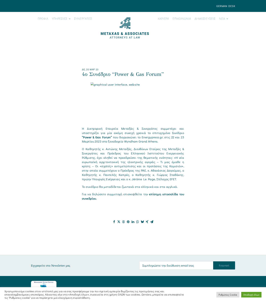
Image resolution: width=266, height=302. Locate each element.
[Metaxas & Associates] (124, 28)
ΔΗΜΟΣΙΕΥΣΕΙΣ (205, 18)
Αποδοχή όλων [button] (251, 294)
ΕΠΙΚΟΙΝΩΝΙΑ (182, 18)
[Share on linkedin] (133, 222)
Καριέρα (163, 18)
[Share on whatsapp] (138, 222)
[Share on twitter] (119, 222)
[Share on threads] (123, 222)
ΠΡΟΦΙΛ (43, 18)
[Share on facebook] (114, 222)
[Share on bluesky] (142, 222)
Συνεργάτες (83, 18)
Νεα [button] (222, 18)
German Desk (225, 6)
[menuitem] (225, 6)
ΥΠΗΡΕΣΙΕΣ (59, 18)
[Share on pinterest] (128, 222)
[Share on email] (152, 222)
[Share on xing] (147, 222)
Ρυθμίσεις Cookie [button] (228, 294)
